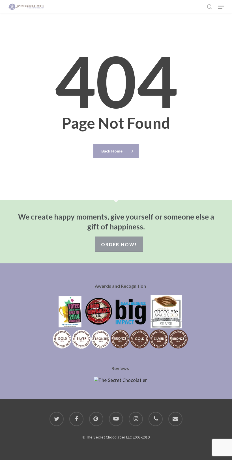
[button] (221, 7)
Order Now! (119, 244)
